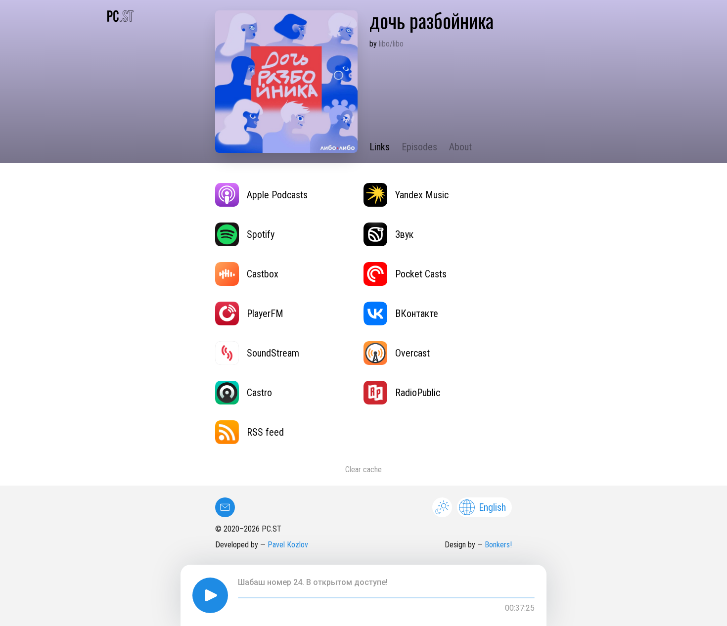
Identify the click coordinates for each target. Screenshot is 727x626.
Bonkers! (498, 544)
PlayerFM (265, 313)
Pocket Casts (421, 274)
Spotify (260, 234)
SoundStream (273, 353)
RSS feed (265, 432)
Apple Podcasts (277, 195)
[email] (225, 507)
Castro (259, 393)
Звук (404, 234)
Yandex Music (422, 195)
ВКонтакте (416, 313)
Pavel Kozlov (288, 544)
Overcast (412, 353)
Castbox (262, 274)
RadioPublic (417, 393)
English (492, 507)
